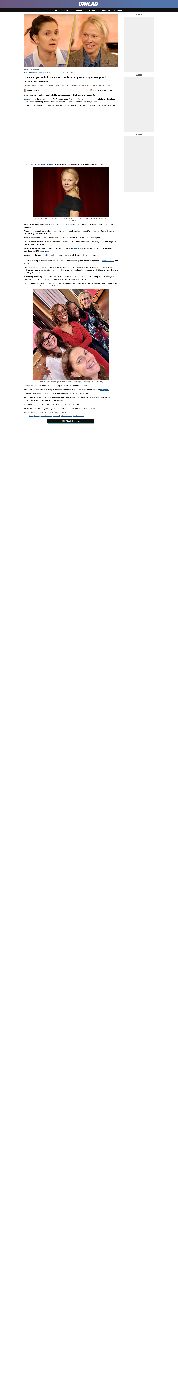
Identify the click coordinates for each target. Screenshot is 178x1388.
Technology (78, 10)
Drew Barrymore (46, 416)
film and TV (61, 404)
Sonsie (76, 248)
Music (65, 10)
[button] (117, 90)
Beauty (31, 416)
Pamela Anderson (78, 416)
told (99, 231)
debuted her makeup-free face (42, 164)
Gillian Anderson (51, 255)
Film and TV (92, 10)
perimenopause (108, 261)
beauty (67, 106)
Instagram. (104, 389)
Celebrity (106, 10)
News (56, 10)
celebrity (88, 99)
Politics (118, 10)
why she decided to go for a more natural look (63, 224)
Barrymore (28, 99)
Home (26, 69)
